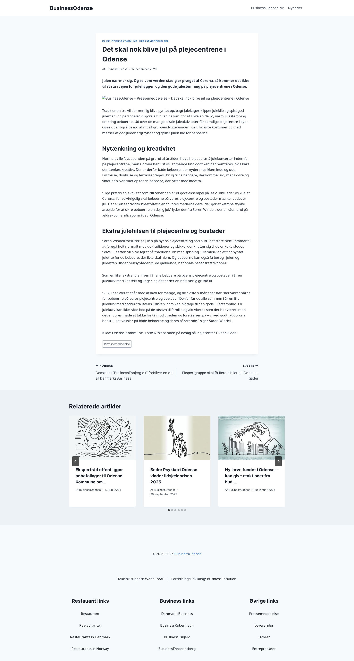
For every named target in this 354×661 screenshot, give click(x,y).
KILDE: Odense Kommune (119, 41)
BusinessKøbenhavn (177, 625)
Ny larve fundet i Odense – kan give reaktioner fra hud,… (251, 475)
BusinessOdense (116, 69)
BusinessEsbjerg (177, 637)
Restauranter (90, 625)
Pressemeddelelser (154, 41)
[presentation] (102, 438)
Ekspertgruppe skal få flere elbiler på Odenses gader (220, 372)
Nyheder (295, 8)
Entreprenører (264, 648)
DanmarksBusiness (177, 613)
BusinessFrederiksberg (177, 648)
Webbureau (155, 578)
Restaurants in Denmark (90, 637)
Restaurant (90, 613)
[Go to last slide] (75, 461)
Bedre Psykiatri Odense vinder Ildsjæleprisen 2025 (173, 475)
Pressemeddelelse (117, 344)
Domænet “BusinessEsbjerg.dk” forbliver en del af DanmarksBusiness (134, 372)
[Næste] (278, 461)
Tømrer (264, 637)
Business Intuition (221, 578)
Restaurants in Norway (90, 648)
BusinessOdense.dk (267, 8)
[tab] (169, 510)
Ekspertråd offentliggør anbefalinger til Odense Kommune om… (99, 475)
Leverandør (263, 625)
